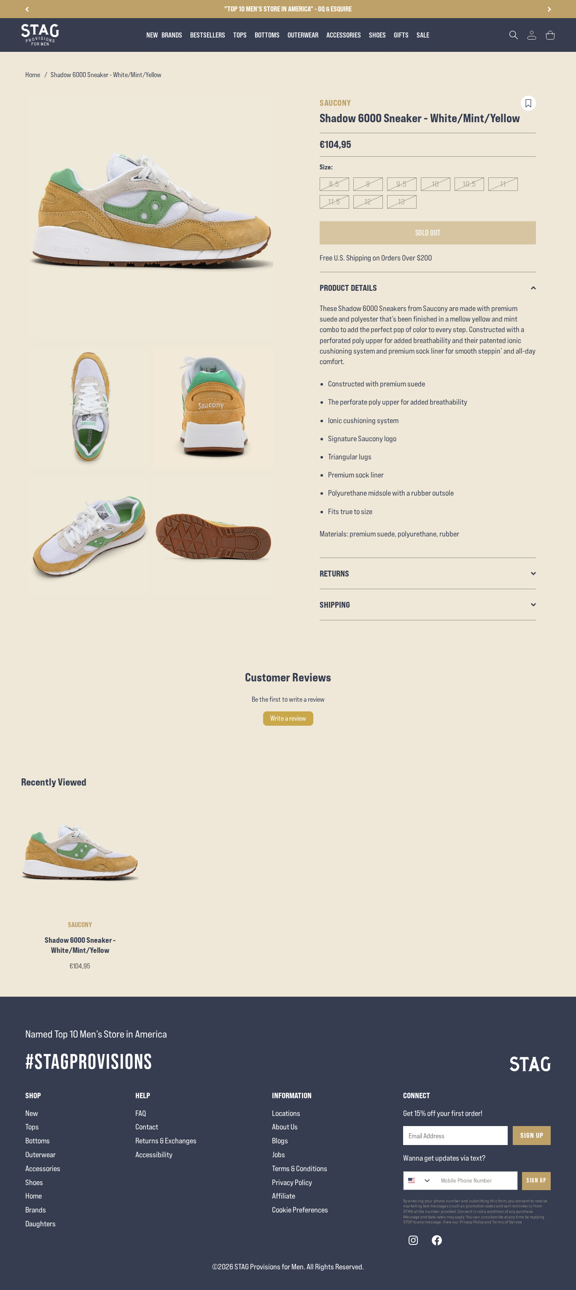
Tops (32, 1126)
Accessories (42, 1168)
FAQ (140, 1113)
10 (435, 184)
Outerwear (40, 1154)
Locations (286, 1113)
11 (503, 184)
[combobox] (418, 1181)
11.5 (334, 201)
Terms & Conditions (299, 1168)
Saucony (335, 102)
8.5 (334, 184)
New (31, 1113)
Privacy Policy (292, 1182)
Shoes (34, 1182)
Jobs (278, 1154)
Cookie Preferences (300, 1209)
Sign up (536, 1181)
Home (32, 75)
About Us (285, 1126)
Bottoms (37, 1140)
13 (401, 201)
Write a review (288, 718)
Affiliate (283, 1195)
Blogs (280, 1140)
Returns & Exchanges (165, 1140)
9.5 (401, 184)
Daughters (40, 1223)
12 (367, 201)
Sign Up (532, 1135)
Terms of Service (507, 1222)
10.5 (469, 184)
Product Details (348, 287)
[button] (549, 9)
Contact (146, 1126)
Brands (35, 1209)
